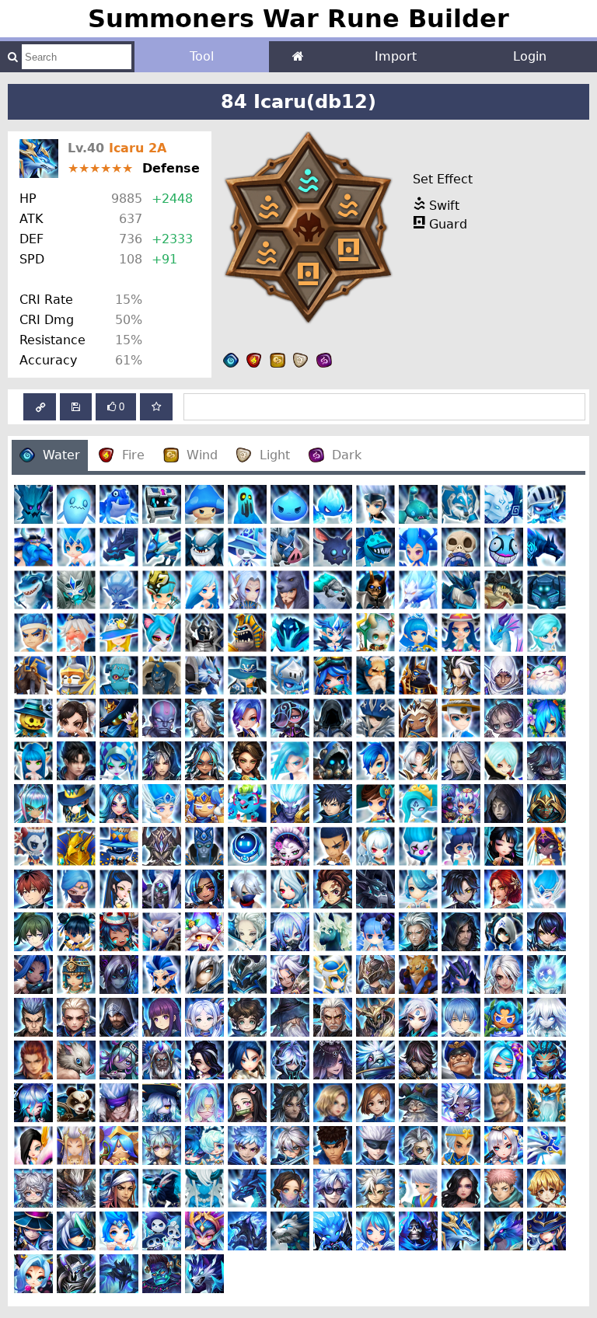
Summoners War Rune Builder (298, 18)
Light (275, 455)
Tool (202, 56)
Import (396, 56)
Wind (202, 455)
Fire (133, 455)
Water (61, 455)
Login (529, 56)
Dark (346, 455)
